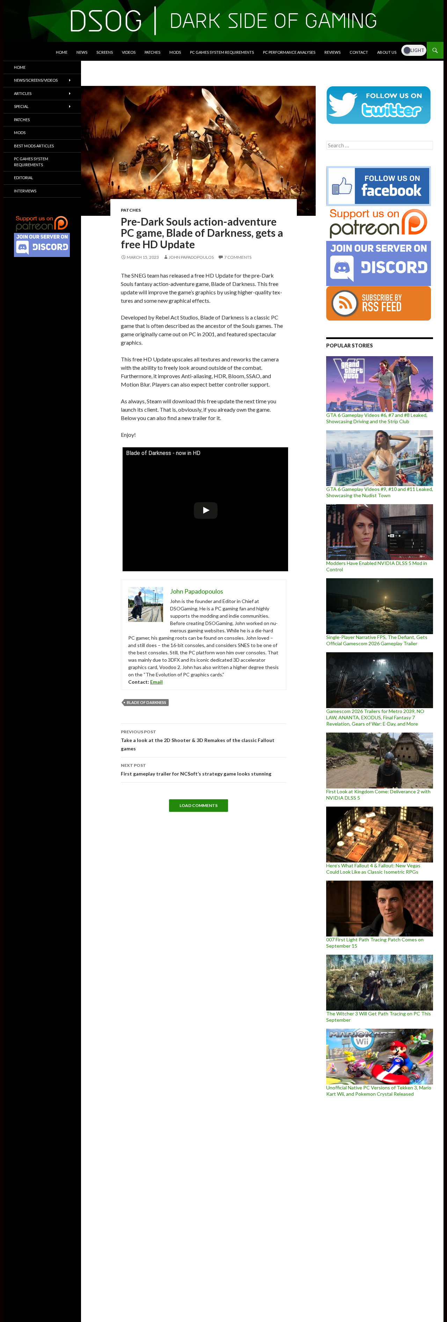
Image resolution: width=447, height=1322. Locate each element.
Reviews (332, 52)
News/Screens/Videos (36, 80)
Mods (175, 52)
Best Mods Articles (34, 146)
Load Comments (198, 805)
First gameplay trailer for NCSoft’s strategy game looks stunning (196, 770)
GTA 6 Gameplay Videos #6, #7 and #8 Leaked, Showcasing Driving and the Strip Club (376, 418)
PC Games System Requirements (222, 52)
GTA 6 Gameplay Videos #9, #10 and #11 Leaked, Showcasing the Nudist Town (379, 492)
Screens (104, 52)
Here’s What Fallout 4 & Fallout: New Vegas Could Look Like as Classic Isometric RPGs (373, 868)
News (81, 52)
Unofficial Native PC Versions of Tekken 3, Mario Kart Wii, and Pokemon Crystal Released (378, 1091)
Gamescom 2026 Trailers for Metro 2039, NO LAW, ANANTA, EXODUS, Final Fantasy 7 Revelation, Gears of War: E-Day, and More (375, 717)
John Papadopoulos (191, 257)
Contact (359, 52)
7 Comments (237, 257)
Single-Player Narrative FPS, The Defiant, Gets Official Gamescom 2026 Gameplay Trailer (376, 640)
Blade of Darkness (146, 702)
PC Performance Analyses (289, 52)
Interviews (25, 191)
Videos (128, 52)
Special (21, 106)
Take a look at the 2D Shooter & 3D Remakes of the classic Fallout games (197, 740)
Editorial (23, 177)
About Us (386, 52)
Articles (22, 93)
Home (61, 52)
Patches (152, 52)
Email (156, 682)
